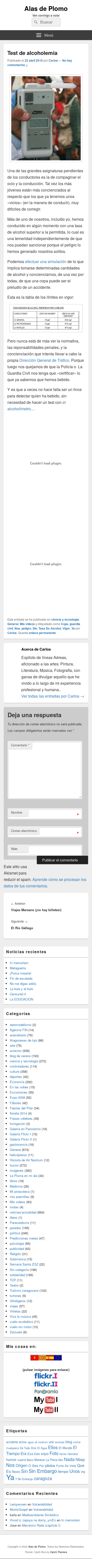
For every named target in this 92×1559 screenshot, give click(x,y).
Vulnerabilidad (42, 1504)
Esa (30, 1453)
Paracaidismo (19, 1222)
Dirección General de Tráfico (44, 360)
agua (31, 1442)
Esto (37, 1454)
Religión (15, 1253)
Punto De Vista (66, 1465)
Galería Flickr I (20, 1134)
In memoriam (19, 962)
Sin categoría (19, 1269)
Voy (83, 1472)
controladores (19, 1066)
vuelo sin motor (21, 1326)
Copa (64, 624)
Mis (60, 1460)
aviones (60, 1442)
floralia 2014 (18, 1113)
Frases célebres (21, 1118)
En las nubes (19, 1087)
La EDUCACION (21, 999)
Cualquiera (12, 1448)
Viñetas (15, 1311)
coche (76, 1442)
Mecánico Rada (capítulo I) (41, 1525)
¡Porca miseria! (20, 973)
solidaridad (17, 1274)
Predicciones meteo (24, 1238)
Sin (35, 628)
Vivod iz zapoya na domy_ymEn (33, 1520)
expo (45, 1453)
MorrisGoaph (19, 1509)
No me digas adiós (23, 983)
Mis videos (27, 624)
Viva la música (20, 1316)
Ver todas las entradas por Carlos (52, 696)
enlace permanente (42, 633)
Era (23, 1453)
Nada (69, 1459)
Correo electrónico (24, 830)
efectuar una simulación (45, 261)
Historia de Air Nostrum (26, 1160)
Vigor (66, 628)
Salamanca (18, 1259)
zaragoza (43, 1478)
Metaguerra (18, 968)
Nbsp (80, 1459)
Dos (33, 1448)
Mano (30, 1460)
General (12, 624)
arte (12, 1045)
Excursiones (18, 1092)
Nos (17, 628)
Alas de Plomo (46, 8)
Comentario (20, 745)
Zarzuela (16, 1332)
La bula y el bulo (21, 988)
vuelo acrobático (21, 1321)
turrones (15, 1295)
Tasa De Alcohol (50, 628)
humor (14, 1165)
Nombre (16, 812)
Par (41, 1465)
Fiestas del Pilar (21, 1108)
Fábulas (15, 1102)
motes (14, 1207)
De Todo (25, 1448)
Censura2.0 (18, 994)
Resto (16, 1471)
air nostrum (41, 1442)
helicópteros (18, 1154)
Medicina (16, 1186)
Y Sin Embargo (24, 1479)
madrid (21, 1460)
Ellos (53, 1447)
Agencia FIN (18, 1029)
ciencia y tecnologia (65, 619)
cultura (14, 1071)
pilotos (50, 1465)
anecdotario (18, 1035)
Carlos (53, 60)
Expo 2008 (17, 1097)
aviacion (16, 1050)
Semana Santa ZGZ (24, 1264)
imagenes (17, 1170)
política (15, 1233)
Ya (73, 628)
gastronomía (18, 1144)
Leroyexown (18, 1504)
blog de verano (20, 1055)
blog (69, 1441)
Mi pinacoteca (20, 1191)
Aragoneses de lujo (23, 1040)
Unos (74, 1471)
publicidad (17, 1248)
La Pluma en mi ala (23, 1175)
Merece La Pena (45, 1459)
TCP (13, 1280)
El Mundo (65, 1447)
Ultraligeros (18, 1300)
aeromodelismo (20, 1024)
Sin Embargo (43, 1470)
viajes (14, 1306)
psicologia (17, 1243)
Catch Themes (58, 1552)
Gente (62, 1454)
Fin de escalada (21, 978)
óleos (13, 1217)
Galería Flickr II (21, 1139)
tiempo (63, 1471)
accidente (12, 1442)
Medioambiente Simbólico (40, 1514)
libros (13, 1180)
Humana (72, 1454)
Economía (17, 1081)
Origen (21, 1465)
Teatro (14, 1285)
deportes (16, 1076)
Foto (54, 1453)
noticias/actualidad (23, 1212)
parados (15, 1227)
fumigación (17, 1123)
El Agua (42, 1448)
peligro (26, 628)
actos (23, 1441)
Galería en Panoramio (25, 1128)
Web (14, 848)
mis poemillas (19, 1196)
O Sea (33, 1465)
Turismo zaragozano (24, 1290)
